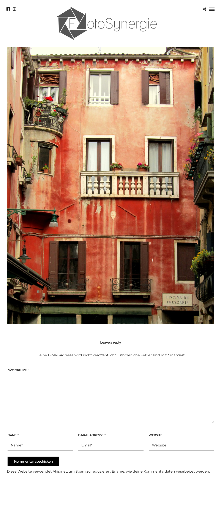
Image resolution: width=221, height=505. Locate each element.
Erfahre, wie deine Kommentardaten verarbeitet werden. (161, 471)
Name (13, 435)
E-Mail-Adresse (92, 435)
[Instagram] (14, 9)
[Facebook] (8, 9)
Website (155, 435)
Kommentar (18, 369)
